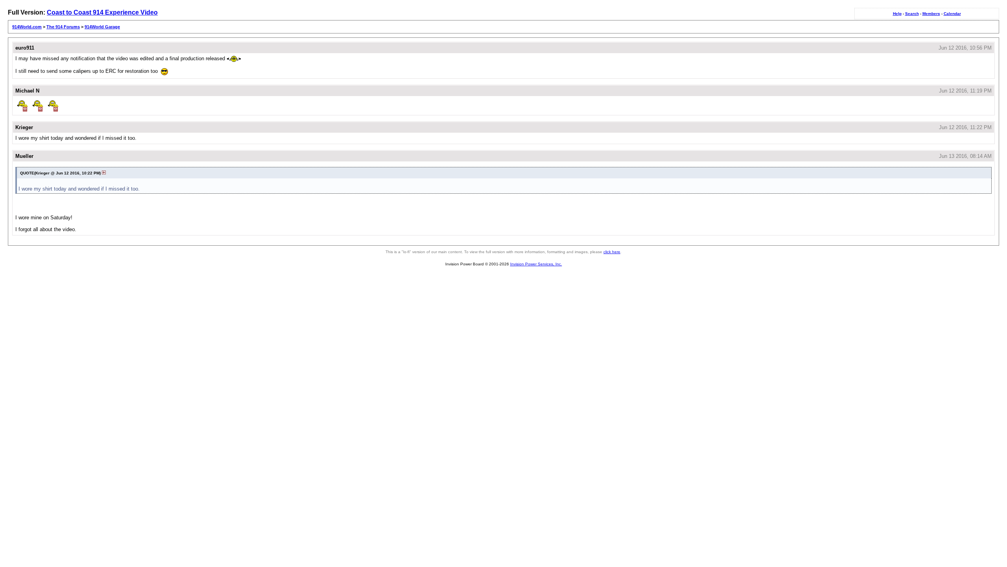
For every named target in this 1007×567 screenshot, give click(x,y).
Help (897, 13)
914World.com (27, 26)
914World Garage (102, 26)
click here (611, 252)
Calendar (952, 13)
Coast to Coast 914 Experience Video (102, 12)
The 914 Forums (63, 26)
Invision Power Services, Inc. (536, 264)
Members (931, 13)
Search (912, 13)
